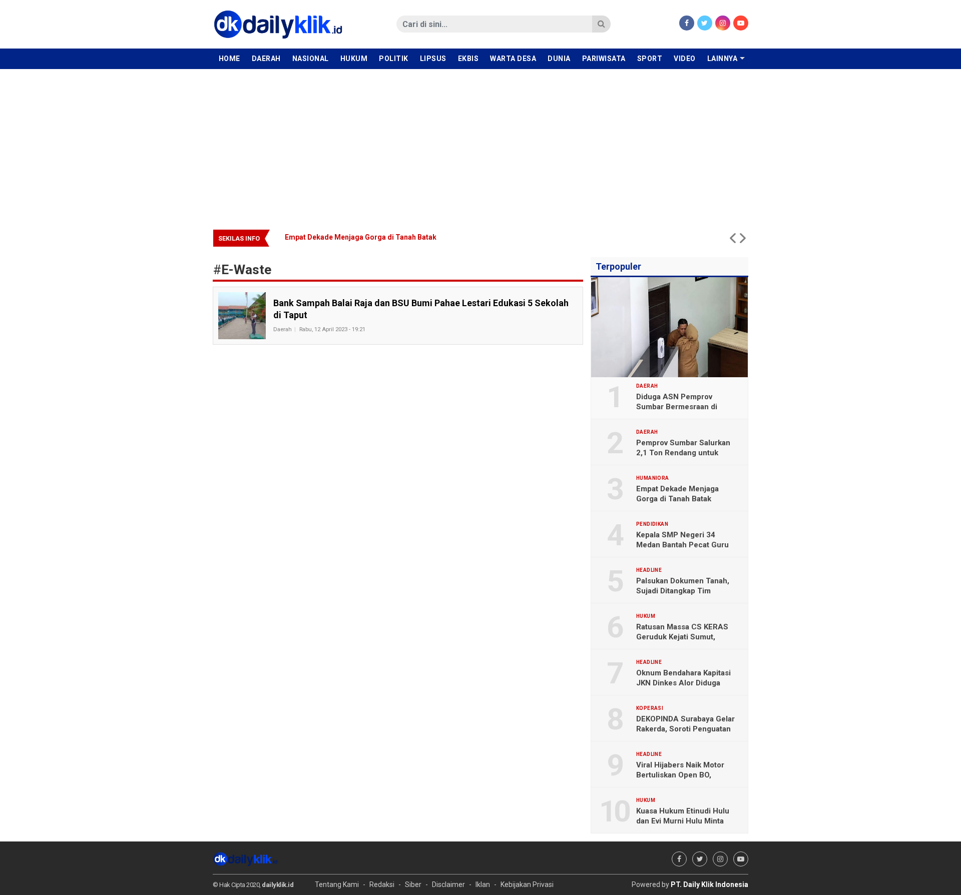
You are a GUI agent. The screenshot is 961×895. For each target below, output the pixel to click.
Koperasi (649, 708)
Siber (413, 884)
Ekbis (468, 59)
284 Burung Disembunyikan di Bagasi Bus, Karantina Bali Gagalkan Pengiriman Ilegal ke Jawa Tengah (358, 237)
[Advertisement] (480, 144)
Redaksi (381, 884)
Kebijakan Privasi (527, 884)
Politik (393, 59)
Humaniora (652, 478)
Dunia (559, 59)
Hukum (354, 59)
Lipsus (433, 59)
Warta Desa (513, 59)
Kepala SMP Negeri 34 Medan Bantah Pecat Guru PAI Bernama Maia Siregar (682, 544)
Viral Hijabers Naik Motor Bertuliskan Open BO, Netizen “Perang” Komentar (685, 774)
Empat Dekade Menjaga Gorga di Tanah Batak (677, 493)
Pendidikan (652, 524)
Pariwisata (604, 59)
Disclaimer (448, 884)
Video (685, 59)
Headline (649, 570)
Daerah (266, 59)
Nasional (310, 59)
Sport (650, 59)
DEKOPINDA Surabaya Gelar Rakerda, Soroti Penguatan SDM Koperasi (685, 728)
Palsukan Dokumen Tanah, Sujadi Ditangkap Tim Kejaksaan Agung (682, 590)
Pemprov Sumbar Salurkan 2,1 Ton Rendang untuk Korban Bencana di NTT (683, 452)
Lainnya (722, 59)
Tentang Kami (337, 884)
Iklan (482, 884)
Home (229, 59)
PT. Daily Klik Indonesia (709, 884)
